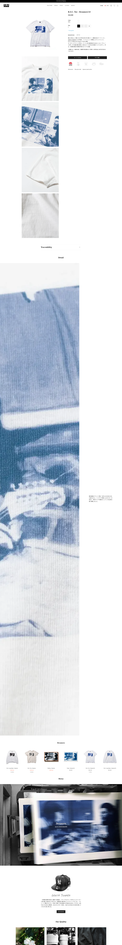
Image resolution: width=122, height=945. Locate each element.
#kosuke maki (78, 69)
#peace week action (87, 69)
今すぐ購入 (97, 57)
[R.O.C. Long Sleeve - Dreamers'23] (109, 756)
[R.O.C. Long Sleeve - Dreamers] (12, 756)
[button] (49, 5)
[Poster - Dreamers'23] (70, 756)
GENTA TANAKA (72, 39)
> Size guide (71, 30)
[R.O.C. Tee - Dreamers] (31, 756)
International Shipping (61, 0)
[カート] (117, 5)
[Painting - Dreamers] (51, 756)
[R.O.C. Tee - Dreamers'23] (90, 756)
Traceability (46, 247)
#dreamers (70, 69)
